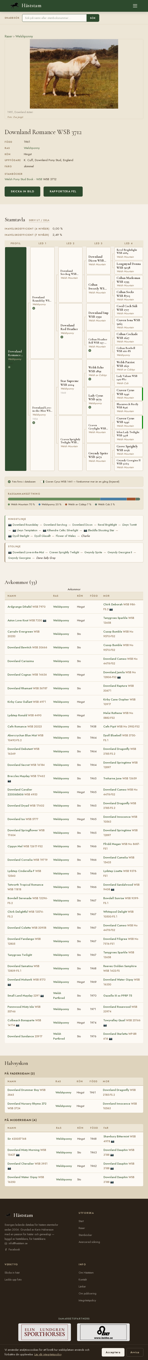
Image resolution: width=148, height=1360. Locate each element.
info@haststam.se (18, 1243)
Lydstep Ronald (24, 715)
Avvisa (134, 1352)
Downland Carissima (21, 661)
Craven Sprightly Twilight (64, 552)
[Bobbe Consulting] (103, 1332)
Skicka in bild (22, 191)
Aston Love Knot (25, 620)
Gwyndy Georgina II (120, 552)
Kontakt (83, 1279)
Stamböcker (85, 1235)
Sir (17, 1139)
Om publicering (87, 1293)
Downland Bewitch (27, 647)
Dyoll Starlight (18, 536)
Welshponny (24, 36)
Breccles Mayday (26, 776)
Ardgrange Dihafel (26, 607)
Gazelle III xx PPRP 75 (117, 995)
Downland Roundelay (23, 525)
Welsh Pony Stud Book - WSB (23, 179)
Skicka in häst (12, 1273)
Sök (93, 18)
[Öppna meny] (135, 6)
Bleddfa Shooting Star (99, 530)
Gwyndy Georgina (19, 558)
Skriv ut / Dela (39, 220)
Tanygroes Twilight (20, 955)
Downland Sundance (25, 1036)
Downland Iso (23, 819)
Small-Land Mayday (24, 995)
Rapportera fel (63, 191)
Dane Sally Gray (46, 558)
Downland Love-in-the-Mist (26, 552)
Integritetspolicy (87, 1300)
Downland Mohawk (26, 979)
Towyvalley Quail (121, 1020)
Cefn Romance (25, 726)
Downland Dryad (26, 805)
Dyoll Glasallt (42, 536)
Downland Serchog (55, 525)
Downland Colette (27, 928)
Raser (8, 36)
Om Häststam (86, 1273)
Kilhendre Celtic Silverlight (60, 530)
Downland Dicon (82, 525)
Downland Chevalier (27, 1163)
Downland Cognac (27, 674)
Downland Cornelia (28, 860)
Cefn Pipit (121, 726)
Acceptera (113, 1352)
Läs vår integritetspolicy (47, 1354)
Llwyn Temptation (25, 530)
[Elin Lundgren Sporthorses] (44, 1332)
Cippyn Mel (25, 846)
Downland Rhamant (27, 688)
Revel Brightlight (107, 525)
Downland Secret (26, 765)
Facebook (14, 1249)
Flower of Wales (66, 536)
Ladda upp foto (13, 1279)
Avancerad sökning (89, 1242)
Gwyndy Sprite (93, 552)
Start (81, 1221)
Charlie (85, 536)
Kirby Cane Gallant (27, 702)
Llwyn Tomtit (129, 525)
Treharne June (120, 778)
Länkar (82, 1286)
